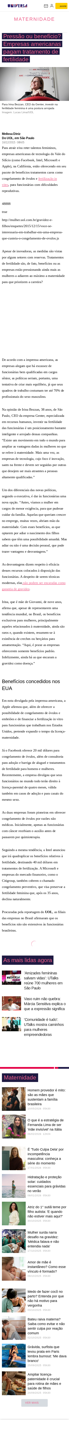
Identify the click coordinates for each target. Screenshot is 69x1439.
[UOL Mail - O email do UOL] (46, 6)
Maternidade (34, 19)
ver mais (32, 1402)
